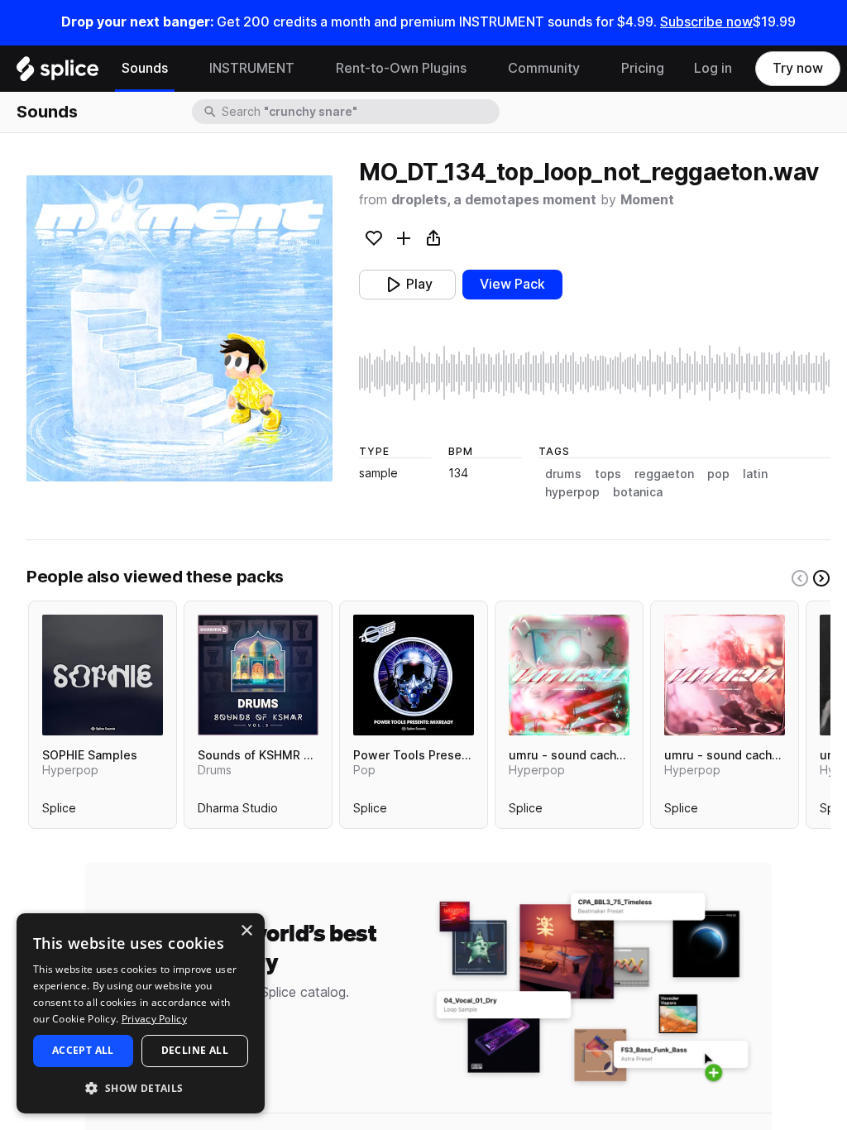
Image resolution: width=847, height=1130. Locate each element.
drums (563, 474)
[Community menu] (592, 68)
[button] (140, 1087)
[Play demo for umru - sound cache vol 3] (569, 675)
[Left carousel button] (800, 578)
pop (718, 474)
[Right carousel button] (821, 578)
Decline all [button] (194, 1050)
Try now (798, 68)
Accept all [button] (83, 1050)
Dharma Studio (238, 811)
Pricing (642, 68)
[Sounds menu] (180, 68)
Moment (647, 200)
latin (755, 474)
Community (544, 68)
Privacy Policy (154, 1019)
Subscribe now (706, 22)
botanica (638, 492)
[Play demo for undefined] (179, 328)
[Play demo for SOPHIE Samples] (103, 675)
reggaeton (664, 474)
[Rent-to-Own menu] (479, 68)
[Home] (57, 72)
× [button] (246, 931)
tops (608, 474)
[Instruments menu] (307, 68)
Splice (59, 811)
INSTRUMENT (251, 68)
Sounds (145, 68)
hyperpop (572, 492)
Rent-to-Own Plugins (401, 68)
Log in (713, 68)
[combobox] (359, 111)
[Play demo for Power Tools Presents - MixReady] (414, 675)
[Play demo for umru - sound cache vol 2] (725, 675)
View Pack (512, 284)
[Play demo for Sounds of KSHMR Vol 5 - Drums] (258, 675)
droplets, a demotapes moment (493, 200)
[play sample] (594, 373)
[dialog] (141, 1013)
